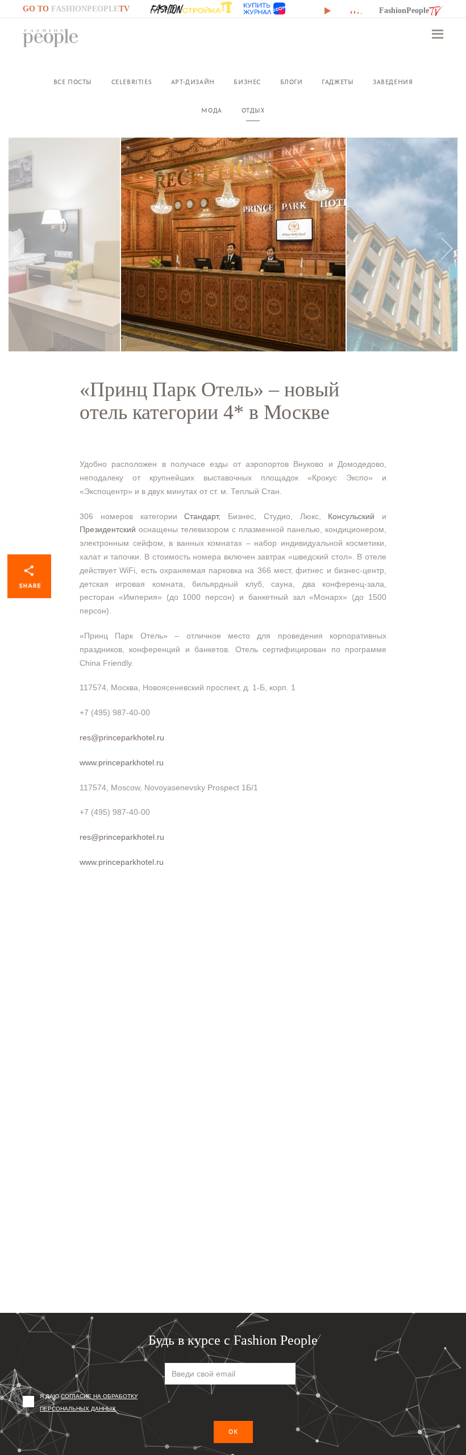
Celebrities (131, 82)
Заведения (393, 82)
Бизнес (247, 82)
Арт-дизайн (193, 82)
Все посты (72, 82)
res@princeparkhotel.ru (122, 737)
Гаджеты (337, 82)
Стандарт (201, 516)
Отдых (253, 110)
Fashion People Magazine (50, 38)
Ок (233, 1432)
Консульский (351, 516)
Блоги (291, 82)
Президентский (108, 529)
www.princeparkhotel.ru (122, 762)
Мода (211, 110)
